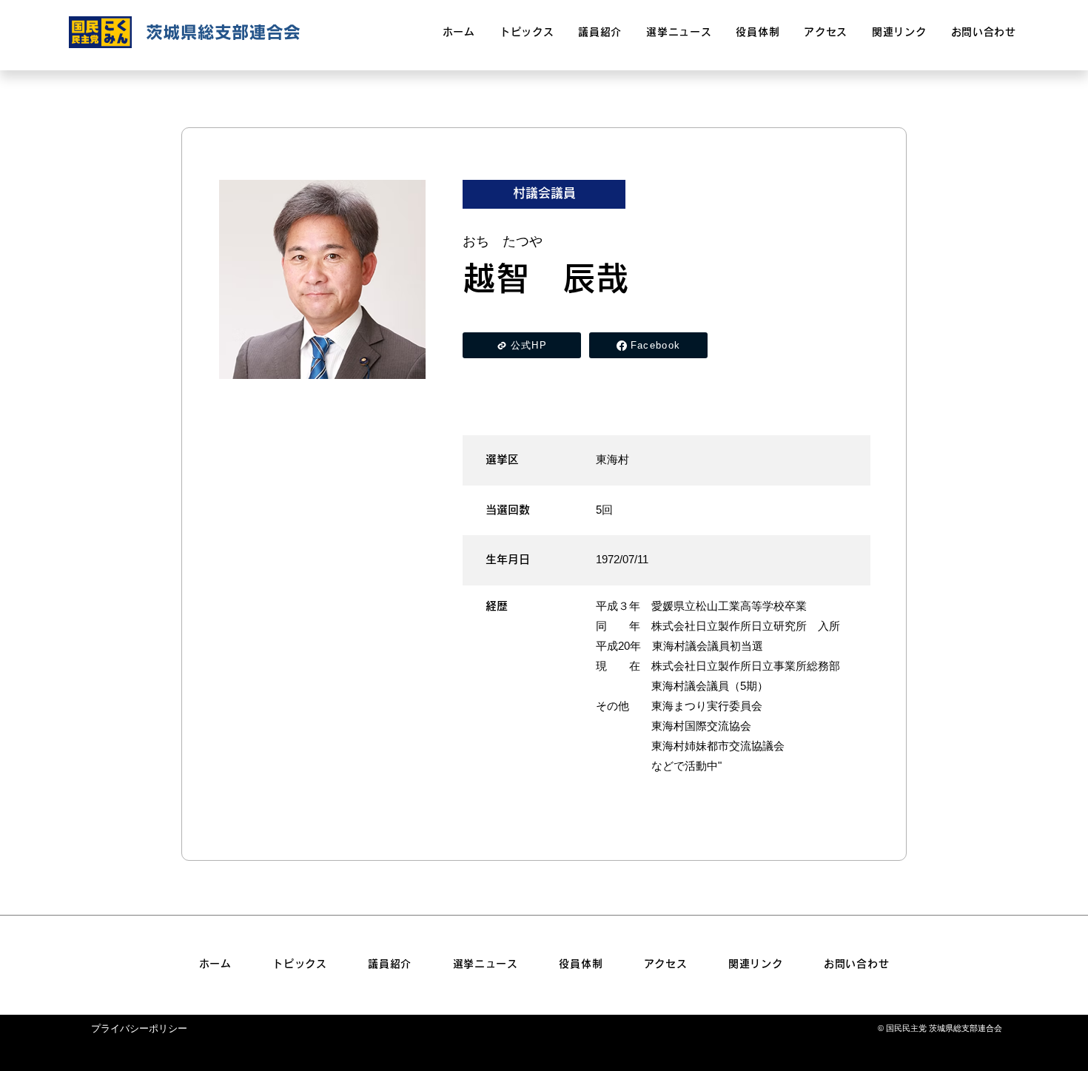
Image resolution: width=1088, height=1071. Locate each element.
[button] (679, 32)
